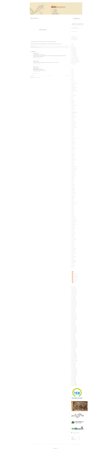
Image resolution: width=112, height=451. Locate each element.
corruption (73, 126)
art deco (73, 94)
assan (73, 96)
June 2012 (72, 296)
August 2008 (73, 347)
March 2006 (73, 381)
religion (73, 225)
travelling (73, 257)
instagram (73, 171)
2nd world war (74, 81)
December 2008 (73, 342)
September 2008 (73, 346)
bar (72, 97)
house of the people (74, 166)
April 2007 (72, 366)
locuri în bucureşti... (75, 62)
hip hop (73, 162)
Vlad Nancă (74, 280)
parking (73, 198)
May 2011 (72, 310)
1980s (73, 77)
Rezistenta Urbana (74, 38)
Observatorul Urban (75, 27)
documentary (74, 137)
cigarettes (73, 117)
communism (73, 123)
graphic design (74, 159)
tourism (73, 255)
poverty (73, 212)
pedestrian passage (74, 202)
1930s (73, 68)
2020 (72, 43)
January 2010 (73, 328)
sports (73, 241)
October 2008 (73, 344)
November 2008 (73, 343)
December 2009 (73, 329)
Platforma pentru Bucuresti (75, 28)
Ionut (74, 271)
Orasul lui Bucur (74, 54)
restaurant (73, 227)
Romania (73, 231)
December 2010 (73, 316)
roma (72, 230)
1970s (73, 76)
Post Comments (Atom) (37, 77)
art (72, 93)
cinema (73, 118)
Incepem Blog (74, 47)
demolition (73, 134)
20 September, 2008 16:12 (36, 63)
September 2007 (73, 360)
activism (73, 84)
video (40, 47)
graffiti (73, 158)
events (73, 146)
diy (72, 136)
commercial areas (74, 122)
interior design (74, 173)
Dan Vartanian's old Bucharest (76, 61)
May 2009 (72, 336)
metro (73, 183)
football (73, 154)
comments (73, 121)
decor (73, 133)
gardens (73, 156)
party (72, 200)
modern (73, 187)
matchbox (73, 180)
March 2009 (73, 338)
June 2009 (72, 335)
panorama (73, 197)
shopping (73, 235)
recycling (73, 223)
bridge (73, 106)
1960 (72, 74)
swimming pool (74, 253)
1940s (73, 70)
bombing (73, 102)
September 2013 (73, 290)
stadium (73, 242)
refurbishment (74, 224)
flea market (73, 153)
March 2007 (73, 367)
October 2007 (73, 359)
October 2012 (73, 293)
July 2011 (72, 308)
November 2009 (73, 330)
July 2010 (72, 321)
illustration (73, 167)
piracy (73, 205)
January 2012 (73, 302)
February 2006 (73, 382)
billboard (73, 101)
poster (73, 211)
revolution (73, 229)
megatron (74, 282)
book (72, 103)
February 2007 (73, 368)
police (73, 208)
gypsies (73, 161)
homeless (73, 165)
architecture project (74, 90)
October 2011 (73, 304)
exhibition (73, 147)
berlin (73, 100)
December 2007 (73, 356)
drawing (73, 139)
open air (73, 194)
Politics (73, 209)
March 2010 (73, 325)
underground (74, 260)
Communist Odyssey (75, 56)
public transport (74, 221)
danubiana (73, 130)
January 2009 (73, 341)
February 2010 (73, 327)
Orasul (73, 45)
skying (73, 236)
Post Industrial (74, 48)
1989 (72, 78)
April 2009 (72, 337)
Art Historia (73, 36)
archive (73, 91)
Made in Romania (74, 31)
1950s (73, 72)
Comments (74, 439)
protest (73, 217)
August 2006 (73, 375)
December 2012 (73, 292)
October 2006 (73, 373)
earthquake (73, 141)
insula (73, 172)
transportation (74, 256)
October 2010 (73, 317)
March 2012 (73, 299)
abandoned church (74, 83)
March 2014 (73, 287)
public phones (74, 218)
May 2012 (72, 297)
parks (73, 199)
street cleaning (74, 248)
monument (73, 190)
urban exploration (74, 261)
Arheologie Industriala (75, 58)
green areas (73, 160)
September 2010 (73, 318)
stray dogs (73, 246)
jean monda (73, 175)
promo (73, 215)
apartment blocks (74, 87)
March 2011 (73, 312)
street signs (73, 250)
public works (74, 222)
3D (72, 82)
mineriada (73, 185)
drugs (73, 140)
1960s (73, 75)
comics (73, 120)
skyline (73, 237)
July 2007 (72, 362)
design (73, 135)
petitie (73, 203)
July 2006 (72, 376)
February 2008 (73, 354)
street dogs (73, 249)
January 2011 (73, 315)
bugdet (73, 107)
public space (37, 47)
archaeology (73, 88)
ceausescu (73, 114)
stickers (73, 244)
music (73, 191)
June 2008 (72, 349)
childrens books (74, 116)
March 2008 (73, 353)
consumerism (74, 124)
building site (73, 108)
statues (73, 243)
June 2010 (72, 322)
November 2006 (73, 372)
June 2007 (72, 363)
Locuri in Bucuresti (74, 39)
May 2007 (72, 365)
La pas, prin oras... (74, 55)
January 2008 (73, 355)
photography (74, 204)
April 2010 (72, 324)
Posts (73, 437)
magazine (73, 178)
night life (73, 193)
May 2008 (72, 350)
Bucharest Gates (74, 53)
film (72, 152)
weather (73, 267)
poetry (35, 47)
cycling (73, 128)
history (73, 164)
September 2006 (73, 374)
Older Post (66, 75)
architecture (73, 89)
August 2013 (73, 291)
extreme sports (74, 148)
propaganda (73, 216)
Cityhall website (74, 52)
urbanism (73, 262)
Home (50, 75)
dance (73, 129)
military (73, 184)
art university (74, 95)
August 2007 (73, 361)
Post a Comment (34, 73)
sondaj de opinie (74, 238)
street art (73, 247)
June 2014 (72, 286)
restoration (73, 228)
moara (73, 186)
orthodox (73, 196)
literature (73, 177)
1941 (72, 71)
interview (73, 174)
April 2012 (72, 298)
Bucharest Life (74, 49)
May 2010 (72, 323)
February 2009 (73, 340)
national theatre (74, 192)
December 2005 (73, 385)
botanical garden (74, 105)
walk (72, 266)
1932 (72, 69)
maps (73, 179)
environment (73, 143)
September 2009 (73, 331)
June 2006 (72, 378)
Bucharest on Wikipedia (75, 59)
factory (73, 149)
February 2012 (73, 300)
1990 (72, 80)
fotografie (73, 155)
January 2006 (73, 384)
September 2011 (73, 305)
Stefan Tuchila (75, 274)
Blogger (58, 448)
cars (33, 47)
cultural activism (74, 127)
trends (73, 259)
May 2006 (72, 379)
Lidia (74, 273)
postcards (73, 210)
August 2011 (73, 306)
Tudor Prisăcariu (75, 276)
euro (72, 145)
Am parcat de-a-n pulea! (75, 60)
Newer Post (32, 75)
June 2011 (72, 309)
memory (73, 181)
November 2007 (73, 357)
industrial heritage (74, 168)
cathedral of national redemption (75, 112)
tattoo (73, 254)
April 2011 (72, 311)
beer (72, 99)
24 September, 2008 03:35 (36, 71)
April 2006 (72, 380)
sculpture (73, 234)
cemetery (73, 115)
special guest (74, 240)
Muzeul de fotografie (75, 37)
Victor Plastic (75, 279)
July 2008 (72, 348)
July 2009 (72, 334)
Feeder (73, 46)
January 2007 (73, 369)
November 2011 (73, 303)
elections (73, 142)
